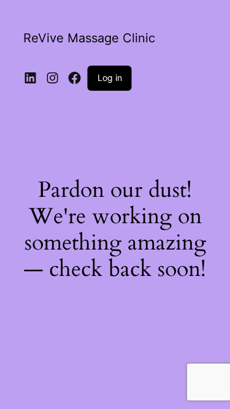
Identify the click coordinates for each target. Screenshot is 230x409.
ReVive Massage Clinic (89, 38)
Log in (110, 77)
